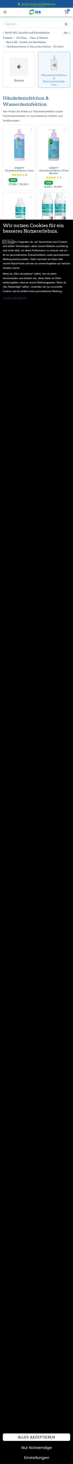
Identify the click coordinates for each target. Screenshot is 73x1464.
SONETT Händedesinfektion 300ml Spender (54, 171)
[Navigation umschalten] (5, 12)
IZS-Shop (21, 38)
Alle (66, 32)
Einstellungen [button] (36, 1457)
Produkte (8, 38)
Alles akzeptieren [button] (36, 1437)
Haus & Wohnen (39, 38)
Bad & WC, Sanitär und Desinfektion (26, 42)
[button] (31, 129)
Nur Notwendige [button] (36, 1447)
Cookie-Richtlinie (14, 298)
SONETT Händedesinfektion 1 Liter (19, 169)
